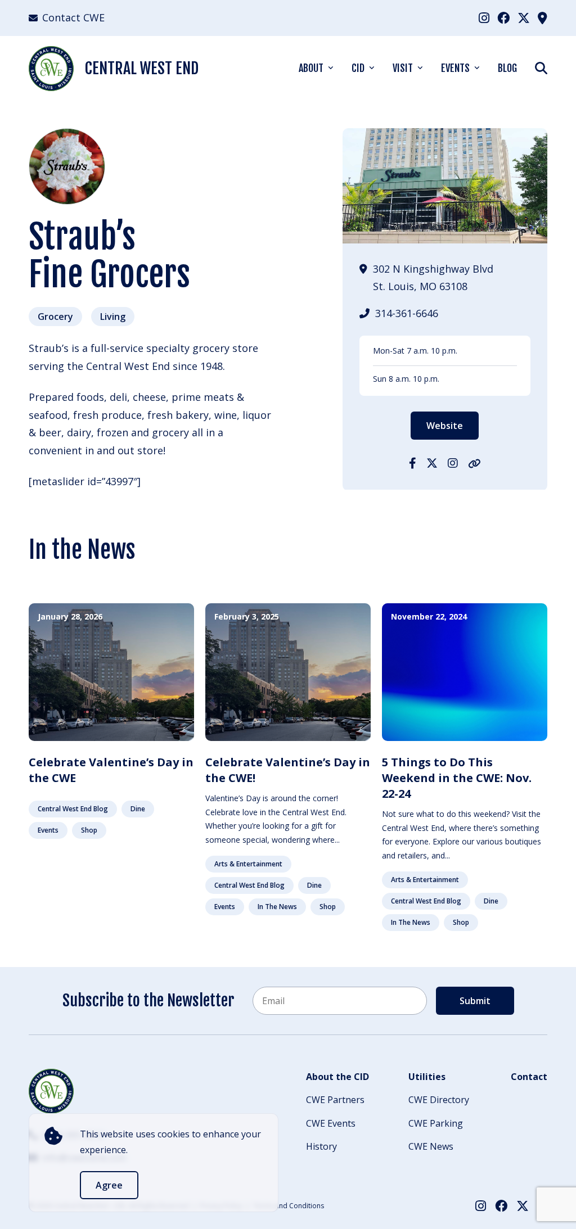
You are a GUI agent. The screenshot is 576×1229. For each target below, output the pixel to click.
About (311, 68)
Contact (529, 1076)
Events (455, 68)
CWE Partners (335, 1100)
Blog (507, 68)
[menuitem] (484, 17)
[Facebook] (503, 17)
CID (358, 68)
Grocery (55, 316)
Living (112, 316)
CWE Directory (438, 1100)
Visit (403, 68)
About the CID (337, 1076)
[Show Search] (541, 67)
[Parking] (542, 17)
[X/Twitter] (432, 463)
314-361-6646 (406, 313)
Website (444, 425)
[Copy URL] (474, 463)
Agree (109, 1185)
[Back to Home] (51, 1091)
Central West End (142, 68)
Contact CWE (73, 17)
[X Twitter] (524, 17)
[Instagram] (484, 17)
